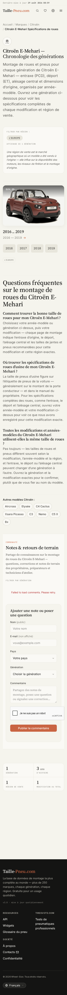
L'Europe (14, 138)
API (5, 919)
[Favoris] (45, 10)
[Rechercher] (37, 10)
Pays (13, 651)
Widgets (8, 925)
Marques (21, 24)
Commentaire (18, 683)
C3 (31, 514)
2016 (9, 248)
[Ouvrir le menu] (61, 10)
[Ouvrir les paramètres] (53, 10)
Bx (6, 522)
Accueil (8, 24)
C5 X (55, 514)
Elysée (26, 506)
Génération (16, 667)
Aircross (10, 506)
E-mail (21, 636)
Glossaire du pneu (15, 932)
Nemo (42, 514)
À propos (9, 946)
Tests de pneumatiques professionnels (45, 923)
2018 (37, 248)
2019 (51, 248)
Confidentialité (12, 958)
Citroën (34, 24)
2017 (23, 248)
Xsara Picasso (14, 514)
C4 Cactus (42, 506)
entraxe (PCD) (32, 76)
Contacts (9, 952)
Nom (17, 622)
